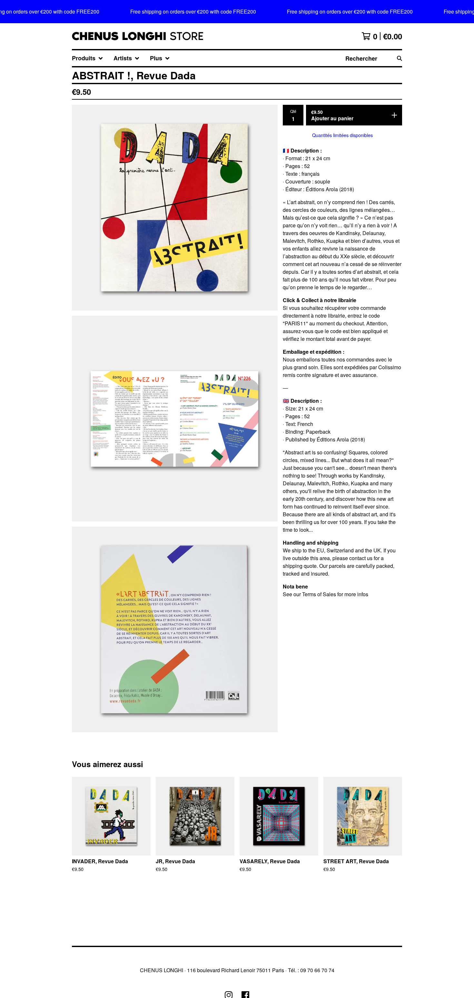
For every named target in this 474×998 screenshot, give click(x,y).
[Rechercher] (399, 58)
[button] (237, 11)
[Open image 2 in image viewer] (175, 418)
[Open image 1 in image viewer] (175, 208)
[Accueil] (137, 36)
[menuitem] (87, 58)
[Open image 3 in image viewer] (175, 629)
